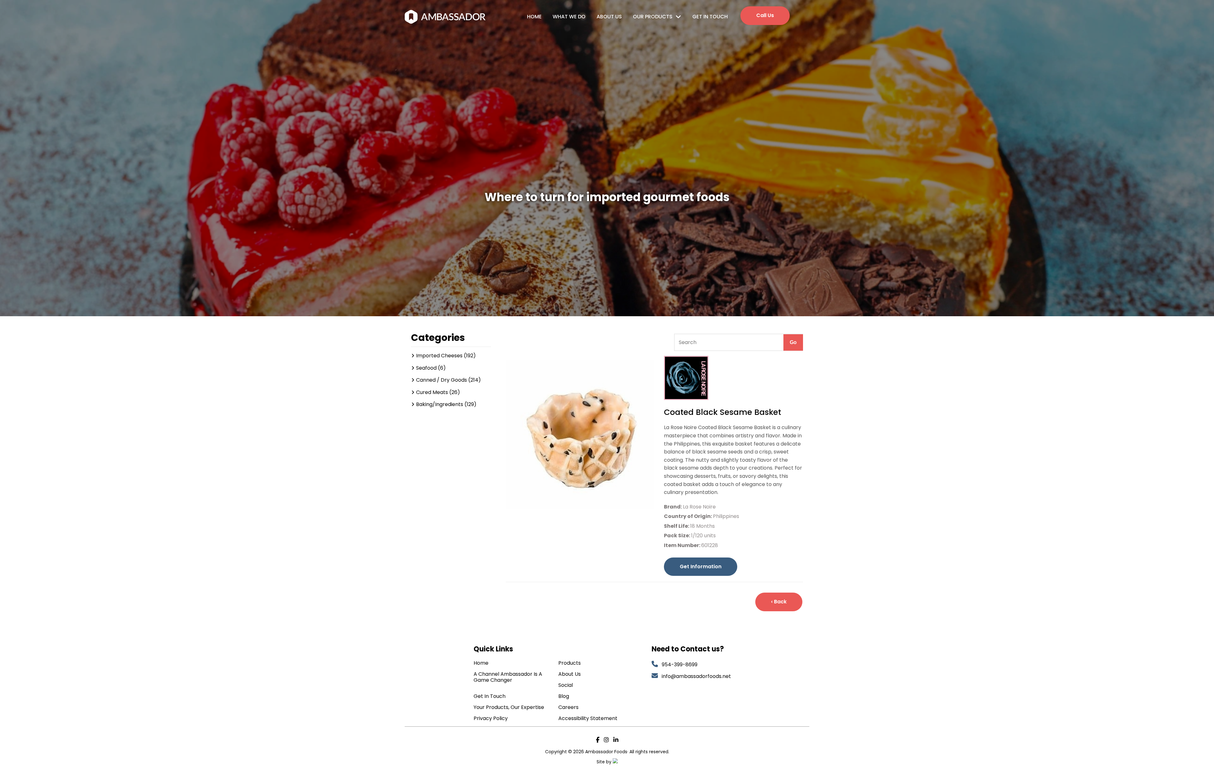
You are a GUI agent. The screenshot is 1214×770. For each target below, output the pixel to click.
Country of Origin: (688, 516)
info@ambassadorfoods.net (697, 676)
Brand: (673, 506)
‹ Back (779, 601)
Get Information (700, 566)
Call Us (765, 15)
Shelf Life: (677, 526)
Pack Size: (677, 535)
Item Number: (682, 545)
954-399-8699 (679, 664)
